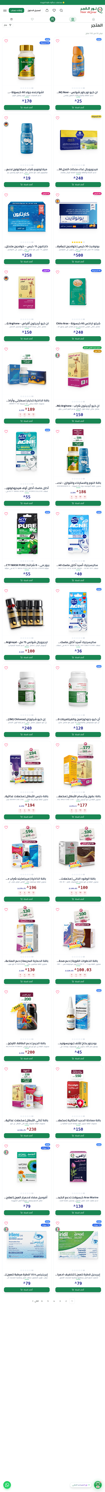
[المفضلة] (54, 10)
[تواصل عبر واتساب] (7, 1485)
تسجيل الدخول (34, 10)
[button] (57, 41)
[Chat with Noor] (98, 1485)
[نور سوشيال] (52, 19)
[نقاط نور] (11, 19)
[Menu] (5, 10)
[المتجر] (73, 19)
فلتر (5, 25)
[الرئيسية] (93, 19)
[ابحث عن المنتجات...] (61, 10)
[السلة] (47, 10)
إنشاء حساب (16, 10)
